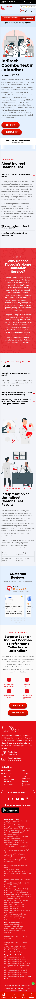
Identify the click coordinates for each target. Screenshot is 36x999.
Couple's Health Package (13, 929)
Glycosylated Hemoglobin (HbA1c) (16, 831)
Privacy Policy (22, 991)
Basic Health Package (12, 925)
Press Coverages (26, 777)
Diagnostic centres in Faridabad (15, 972)
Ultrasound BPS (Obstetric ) (14, 906)
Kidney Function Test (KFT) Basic (15, 827)
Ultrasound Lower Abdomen (16, 914)
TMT (5, 848)
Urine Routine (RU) (10, 823)
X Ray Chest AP (9, 897)
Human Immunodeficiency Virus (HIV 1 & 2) (17, 874)
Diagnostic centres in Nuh (13, 968)
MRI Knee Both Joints (11, 895)
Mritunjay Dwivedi (19, 597)
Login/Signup (31, 2)
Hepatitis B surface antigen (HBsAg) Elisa (17, 880)
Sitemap (25, 781)
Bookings (7, 773)
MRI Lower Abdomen (21, 893)
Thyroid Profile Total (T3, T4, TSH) (16, 837)
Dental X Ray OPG (12, 898)
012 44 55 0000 (12, 754)
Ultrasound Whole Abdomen (16, 854)
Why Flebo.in (8, 784)
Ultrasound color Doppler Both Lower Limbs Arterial (17, 911)
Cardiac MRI (25, 895)
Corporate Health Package (15, 946)
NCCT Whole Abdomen (12, 902)
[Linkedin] (22, 799)
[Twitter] (13, 799)
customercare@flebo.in (15, 760)
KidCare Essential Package (13, 952)
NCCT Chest (24, 900)
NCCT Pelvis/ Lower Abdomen (14, 904)
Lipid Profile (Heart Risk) (12, 835)
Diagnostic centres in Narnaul (14, 970)
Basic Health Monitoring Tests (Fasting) (14, 931)
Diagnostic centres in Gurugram (15, 974)
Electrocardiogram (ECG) (13, 840)
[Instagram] (27, 799)
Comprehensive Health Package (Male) (15, 943)
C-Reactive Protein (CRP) (19, 846)
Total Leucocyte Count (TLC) (16, 889)
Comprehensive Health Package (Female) (15, 937)
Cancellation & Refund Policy (14, 989)
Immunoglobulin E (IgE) (12, 838)
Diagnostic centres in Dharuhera (17, 966)
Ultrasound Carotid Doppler (14, 916)
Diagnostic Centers (26, 785)
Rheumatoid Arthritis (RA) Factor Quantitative (15, 861)
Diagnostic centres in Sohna (14, 961)
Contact (25, 773)
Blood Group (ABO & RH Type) (15, 871)
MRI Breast (8, 893)
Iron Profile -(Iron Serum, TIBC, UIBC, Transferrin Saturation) (16, 843)
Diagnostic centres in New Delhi (15, 957)
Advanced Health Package (13, 927)
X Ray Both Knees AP (24, 897)
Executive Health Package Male (15, 948)
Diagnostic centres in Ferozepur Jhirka (17, 963)
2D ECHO (7, 856)
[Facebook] (8, 799)
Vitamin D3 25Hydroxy (22, 829)
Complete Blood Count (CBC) (14, 821)
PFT (7, 846)
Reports (7, 776)
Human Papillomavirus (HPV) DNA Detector (16, 866)
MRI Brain (7, 891)
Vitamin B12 (8, 829)
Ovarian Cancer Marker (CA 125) (15, 858)
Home (6, 24)
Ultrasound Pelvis (10, 908)
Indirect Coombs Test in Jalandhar (21, 24)
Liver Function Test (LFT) (12, 825)
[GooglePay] (10, 810)
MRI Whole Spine (18, 891)
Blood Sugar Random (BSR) (14, 833)
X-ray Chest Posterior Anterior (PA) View (16, 851)
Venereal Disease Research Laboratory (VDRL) (14, 886)
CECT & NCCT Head (11, 900)
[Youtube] (17, 799)
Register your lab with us (9, 780)
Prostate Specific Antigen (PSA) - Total (15, 919)
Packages (7, 771)
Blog (23, 770)
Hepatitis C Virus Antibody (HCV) (17, 883)
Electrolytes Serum (12, 869)
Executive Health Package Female (16, 950)
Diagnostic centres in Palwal (14, 977)
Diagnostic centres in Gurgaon (15, 959)
